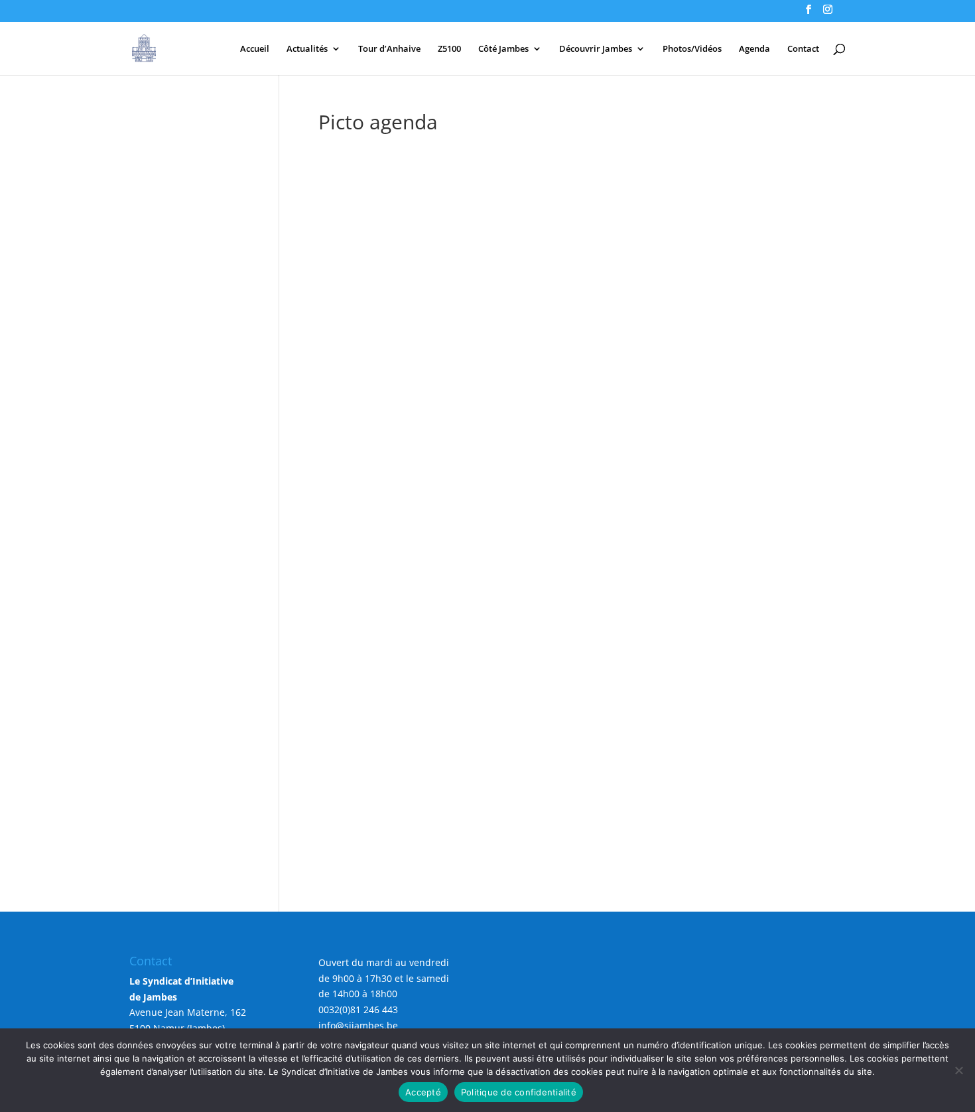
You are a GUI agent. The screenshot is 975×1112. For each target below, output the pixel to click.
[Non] (958, 1070)
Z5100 (449, 49)
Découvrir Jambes (595, 49)
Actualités (307, 49)
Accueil (254, 49)
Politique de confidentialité (518, 1092)
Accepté (423, 1092)
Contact (803, 49)
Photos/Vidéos (692, 49)
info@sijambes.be (358, 1025)
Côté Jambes (503, 49)
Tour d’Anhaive (389, 49)
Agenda (754, 49)
